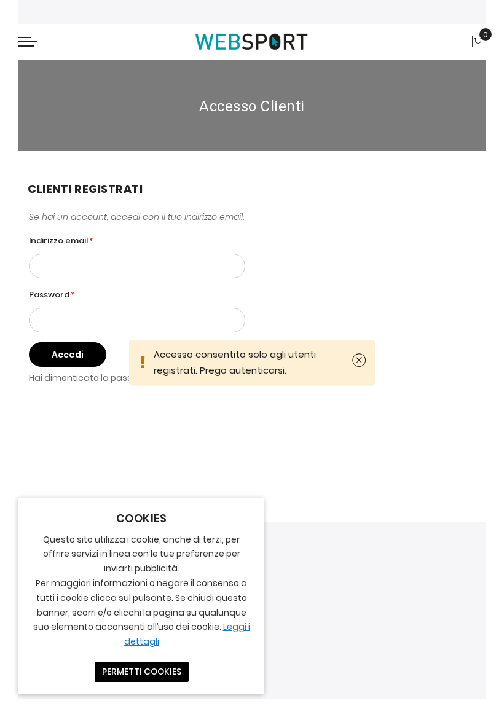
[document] (141, 596)
